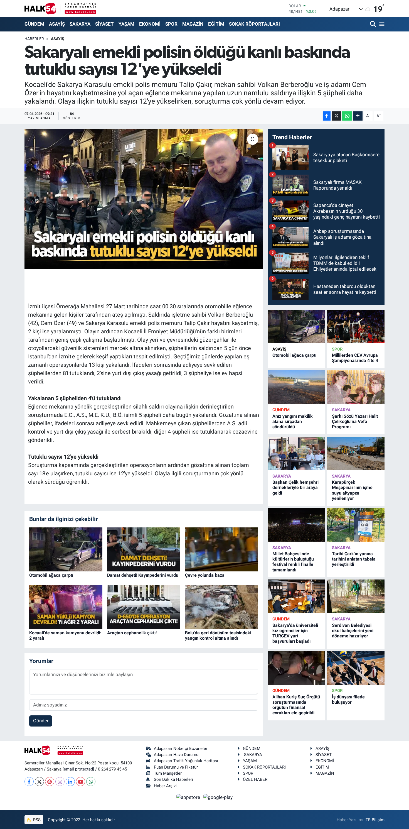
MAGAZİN (192, 24)
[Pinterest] (49, 781)
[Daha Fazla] (358, 116)
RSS (36, 819)
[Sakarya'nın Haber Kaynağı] (60, 8)
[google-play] (218, 797)
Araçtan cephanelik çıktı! (132, 632)
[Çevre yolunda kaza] (221, 549)
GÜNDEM (34, 24)
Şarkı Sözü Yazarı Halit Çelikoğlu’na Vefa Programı (355, 421)
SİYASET (104, 24)
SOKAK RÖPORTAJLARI (254, 24)
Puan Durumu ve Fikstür (176, 767)
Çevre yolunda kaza (205, 575)
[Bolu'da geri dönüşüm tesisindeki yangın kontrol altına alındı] (221, 606)
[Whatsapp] (90, 781)
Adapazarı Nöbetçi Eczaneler (180, 748)
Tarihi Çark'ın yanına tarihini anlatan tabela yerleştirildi (354, 559)
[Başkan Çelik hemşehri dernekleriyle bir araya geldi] (296, 453)
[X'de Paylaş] (336, 116)
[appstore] (189, 797)
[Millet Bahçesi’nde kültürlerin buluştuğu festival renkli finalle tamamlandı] (296, 525)
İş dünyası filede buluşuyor (348, 699)
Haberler (34, 38)
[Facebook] (29, 781)
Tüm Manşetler (168, 773)
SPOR (171, 24)
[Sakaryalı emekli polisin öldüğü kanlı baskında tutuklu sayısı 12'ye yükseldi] (143, 199)
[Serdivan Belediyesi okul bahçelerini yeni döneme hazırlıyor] (356, 596)
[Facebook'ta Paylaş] (327, 116)
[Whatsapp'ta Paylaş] (347, 116)
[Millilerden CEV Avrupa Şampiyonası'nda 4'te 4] (356, 326)
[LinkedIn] (70, 781)
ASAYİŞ (57, 24)
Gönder (41, 720)
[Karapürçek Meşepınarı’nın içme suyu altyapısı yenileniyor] (356, 453)
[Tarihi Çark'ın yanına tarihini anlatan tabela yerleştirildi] (356, 525)
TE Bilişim (375, 819)
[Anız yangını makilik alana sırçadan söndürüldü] (296, 387)
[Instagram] (60, 781)
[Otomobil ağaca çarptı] (65, 549)
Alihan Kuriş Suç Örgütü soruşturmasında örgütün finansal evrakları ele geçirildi (296, 705)
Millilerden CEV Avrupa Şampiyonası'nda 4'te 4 (355, 358)
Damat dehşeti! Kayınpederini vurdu (142, 575)
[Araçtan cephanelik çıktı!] (143, 606)
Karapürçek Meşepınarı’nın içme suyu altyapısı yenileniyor (352, 490)
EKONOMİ (150, 24)
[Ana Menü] (381, 24)
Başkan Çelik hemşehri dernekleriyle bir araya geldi (295, 487)
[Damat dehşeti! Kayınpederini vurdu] (143, 549)
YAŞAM (126, 24)
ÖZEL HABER (255, 779)
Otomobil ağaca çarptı (51, 575)
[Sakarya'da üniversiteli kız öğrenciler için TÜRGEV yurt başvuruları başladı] (296, 596)
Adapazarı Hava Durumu (176, 754)
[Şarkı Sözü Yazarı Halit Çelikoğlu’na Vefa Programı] (356, 387)
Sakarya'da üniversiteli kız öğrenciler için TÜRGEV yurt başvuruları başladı (295, 633)
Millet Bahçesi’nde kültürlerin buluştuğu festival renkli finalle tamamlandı (293, 562)
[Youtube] (80, 781)
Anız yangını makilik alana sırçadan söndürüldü (292, 421)
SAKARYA (80, 24)
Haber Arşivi (165, 785)
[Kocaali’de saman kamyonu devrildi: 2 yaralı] (65, 606)
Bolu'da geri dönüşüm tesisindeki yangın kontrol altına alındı (218, 635)
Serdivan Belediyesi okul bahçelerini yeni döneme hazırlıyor (352, 631)
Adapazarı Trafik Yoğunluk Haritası (186, 760)
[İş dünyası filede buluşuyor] (356, 668)
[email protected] (78, 769)
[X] (39, 781)
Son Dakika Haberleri (173, 779)
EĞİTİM (216, 24)
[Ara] (373, 24)
